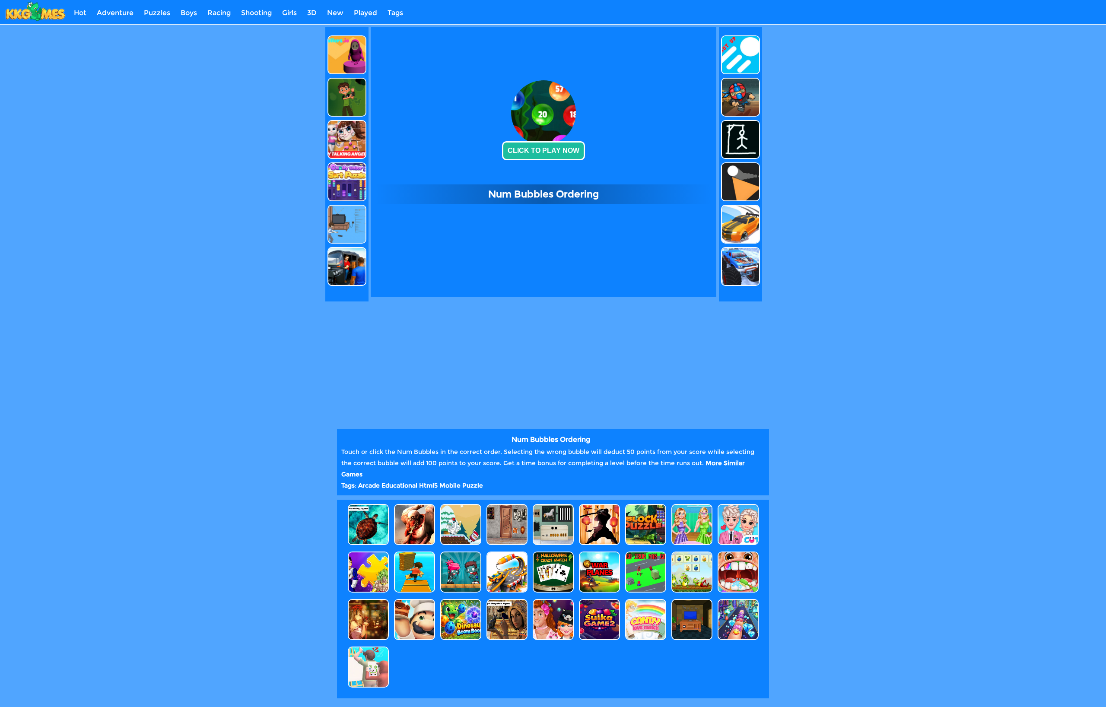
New (335, 13)
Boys (189, 13)
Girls (289, 13)
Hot (80, 13)
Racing (219, 13)
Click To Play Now (543, 150)
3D (312, 13)
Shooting (256, 13)
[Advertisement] (286, 156)
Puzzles (157, 13)
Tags (395, 13)
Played (365, 13)
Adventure (115, 13)
